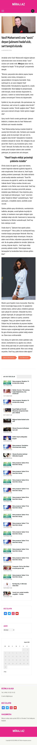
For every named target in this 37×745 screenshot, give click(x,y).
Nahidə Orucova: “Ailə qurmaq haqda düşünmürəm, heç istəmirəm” (21, 391)
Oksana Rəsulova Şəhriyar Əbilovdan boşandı (19, 455)
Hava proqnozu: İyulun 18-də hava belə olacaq (20, 515)
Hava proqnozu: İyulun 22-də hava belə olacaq (20, 481)
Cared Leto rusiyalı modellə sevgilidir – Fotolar (20, 593)
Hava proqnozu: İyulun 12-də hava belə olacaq (20, 576)
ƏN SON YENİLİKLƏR (9, 376)
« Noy (5, 671)
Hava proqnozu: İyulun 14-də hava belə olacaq (20, 550)
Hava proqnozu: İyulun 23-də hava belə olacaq (20, 472)
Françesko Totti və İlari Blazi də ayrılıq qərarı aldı (20, 567)
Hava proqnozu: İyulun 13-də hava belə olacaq (20, 559)
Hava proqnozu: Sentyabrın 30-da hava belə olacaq (20, 446)
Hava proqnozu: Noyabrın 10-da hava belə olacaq (20, 401)
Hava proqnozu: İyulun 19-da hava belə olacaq (20, 507)
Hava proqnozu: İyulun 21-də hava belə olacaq (20, 489)
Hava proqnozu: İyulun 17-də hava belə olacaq (20, 524)
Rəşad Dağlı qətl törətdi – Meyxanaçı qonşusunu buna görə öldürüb (20, 410)
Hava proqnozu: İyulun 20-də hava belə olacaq (20, 498)
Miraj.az (21, 64)
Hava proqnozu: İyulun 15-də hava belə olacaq (20, 541)
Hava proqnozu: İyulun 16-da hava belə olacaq (20, 533)
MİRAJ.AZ (18, 4)
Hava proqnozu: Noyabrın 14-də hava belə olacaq (20, 382)
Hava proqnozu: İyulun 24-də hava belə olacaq (20, 463)
